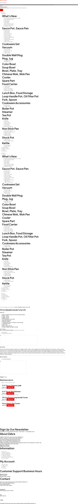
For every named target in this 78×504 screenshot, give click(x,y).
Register (2, 301)
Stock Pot (8, 137)
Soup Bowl (8, 67)
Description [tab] (4, 332)
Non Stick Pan (10, 128)
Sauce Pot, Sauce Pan (15, 28)
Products (4, 154)
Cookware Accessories (16, 103)
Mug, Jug (7, 58)
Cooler (6, 77)
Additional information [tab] (7, 333)
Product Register (5, 289)
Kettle (5, 143)
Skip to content (3, 0)
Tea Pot (6, 115)
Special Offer (5, 288)
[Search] (1, 10)
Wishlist (4, 290)
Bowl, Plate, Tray (12, 70)
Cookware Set (11, 44)
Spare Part (8, 80)
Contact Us (4, 291)
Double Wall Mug (12, 55)
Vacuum (7, 47)
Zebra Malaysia (3, 2)
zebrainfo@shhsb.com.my (5, 501)
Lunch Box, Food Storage (17, 93)
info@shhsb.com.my (4, 502)
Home (3, 153)
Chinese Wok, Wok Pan (16, 74)
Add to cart (10, 387)
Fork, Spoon (9, 99)
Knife (5, 118)
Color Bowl (9, 64)
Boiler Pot (8, 108)
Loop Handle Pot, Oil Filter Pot (20, 96)
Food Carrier (9, 84)
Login (5, 301)
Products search (3, 7)
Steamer (7, 111)
